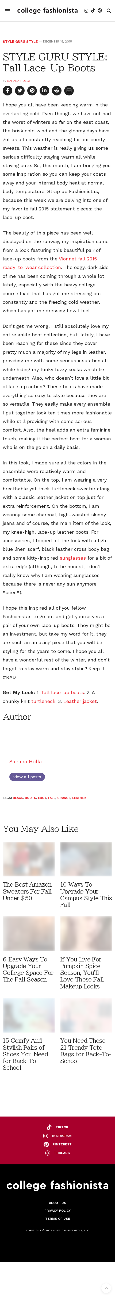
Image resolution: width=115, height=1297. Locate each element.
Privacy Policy (57, 1211)
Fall (51, 798)
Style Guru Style (20, 41)
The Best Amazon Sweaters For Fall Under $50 (27, 891)
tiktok (62, 1127)
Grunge (63, 798)
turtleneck (43, 701)
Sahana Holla (18, 81)
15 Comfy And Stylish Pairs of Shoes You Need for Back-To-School (25, 1054)
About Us (57, 1203)
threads (62, 1153)
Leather (79, 798)
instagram (62, 1136)
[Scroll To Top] (106, 1288)
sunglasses (73, 558)
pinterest (62, 1144)
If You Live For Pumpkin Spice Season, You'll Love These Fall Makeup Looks (82, 973)
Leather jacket (80, 701)
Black (18, 798)
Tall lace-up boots (62, 692)
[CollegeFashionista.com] (47, 10)
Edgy (42, 798)
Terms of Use (57, 1219)
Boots (30, 798)
